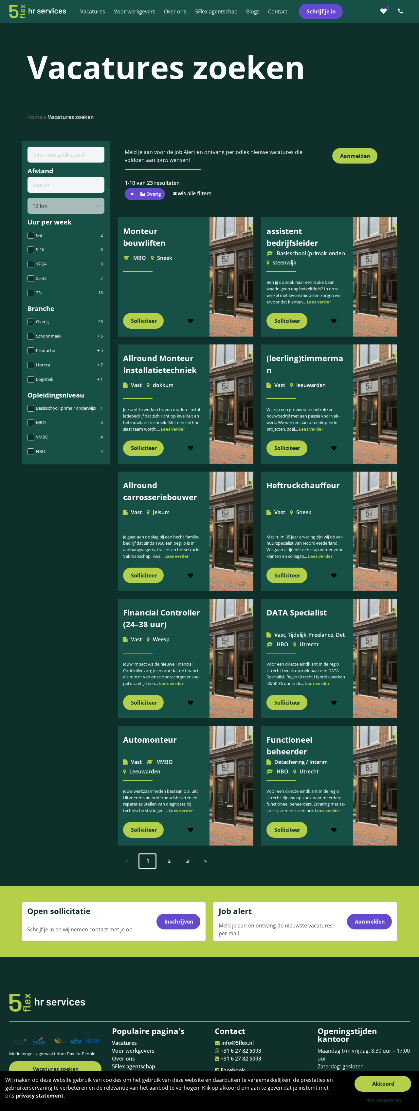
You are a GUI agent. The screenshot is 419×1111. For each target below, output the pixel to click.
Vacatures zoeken (71, 117)
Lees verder (319, 302)
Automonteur (150, 739)
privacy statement (40, 1095)
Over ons (123, 1058)
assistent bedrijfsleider (292, 236)
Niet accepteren (383, 1100)
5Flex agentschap (133, 1066)
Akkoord (383, 1083)
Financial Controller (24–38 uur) (161, 618)
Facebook (233, 1070)
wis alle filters (194, 193)
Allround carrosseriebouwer (160, 491)
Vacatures (124, 1042)
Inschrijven (178, 921)
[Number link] (402, 11)
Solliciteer (144, 320)
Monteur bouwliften (144, 236)
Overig (153, 194)
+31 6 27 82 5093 (241, 1050)
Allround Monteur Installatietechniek (160, 364)
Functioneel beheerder (289, 745)
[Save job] (191, 321)
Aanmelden (355, 156)
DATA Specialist (296, 612)
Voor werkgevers (133, 1050)
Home (35, 117)
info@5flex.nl (237, 1042)
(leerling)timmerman (304, 364)
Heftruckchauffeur (303, 485)
